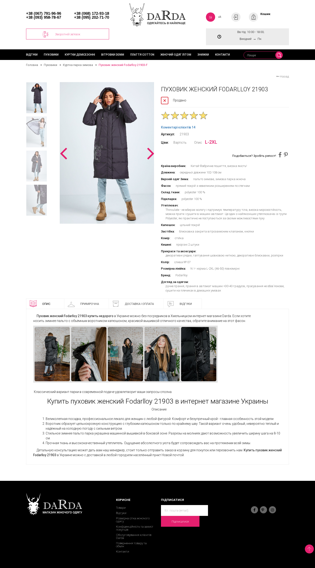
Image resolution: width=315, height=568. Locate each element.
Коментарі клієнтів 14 (178, 127)
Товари (121, 507)
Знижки (203, 54)
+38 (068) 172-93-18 (91, 13)
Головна (32, 65)
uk (219, 16)
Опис (46, 304)
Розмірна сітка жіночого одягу (133, 520)
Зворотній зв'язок (67, 34)
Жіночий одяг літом (175, 54)
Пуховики (51, 54)
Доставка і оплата (139, 304)
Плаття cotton (142, 54)
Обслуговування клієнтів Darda (133, 536)
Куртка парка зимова (78, 65)
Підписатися (180, 521)
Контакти (222, 54)
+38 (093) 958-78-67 (43, 17)
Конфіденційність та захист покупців (134, 528)
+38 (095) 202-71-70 (91, 17)
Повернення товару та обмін (131, 544)
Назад (284, 76)
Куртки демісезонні (80, 54)
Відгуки (32, 54)
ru (210, 16)
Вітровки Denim (112, 54)
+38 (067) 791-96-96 (43, 13)
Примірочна (89, 304)
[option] (107, 153)
